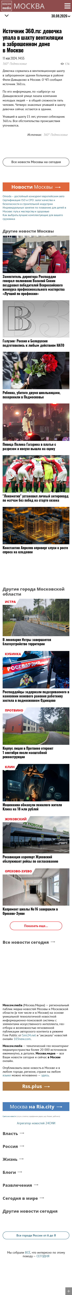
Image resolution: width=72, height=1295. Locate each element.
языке (7, 1075)
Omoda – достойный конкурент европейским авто (33, 196)
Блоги (9, 1172)
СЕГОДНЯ (43, 1256)
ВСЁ (27, 1252)
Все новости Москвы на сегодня (36, 162)
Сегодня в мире (20, 1198)
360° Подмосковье (15, 64)
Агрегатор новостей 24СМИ (36, 1123)
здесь (45, 1075)
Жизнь (10, 1159)
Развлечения (17, 1185)
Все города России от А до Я (36, 1235)
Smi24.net (29, 1035)
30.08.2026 (59, 15)
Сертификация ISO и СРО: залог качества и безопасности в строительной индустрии (29, 202)
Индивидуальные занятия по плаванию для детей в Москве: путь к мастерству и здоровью (34, 209)
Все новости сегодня (26, 942)
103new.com (22, 1039)
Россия (10, 1146)
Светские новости (9, 1116)
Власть (10, 1133)
